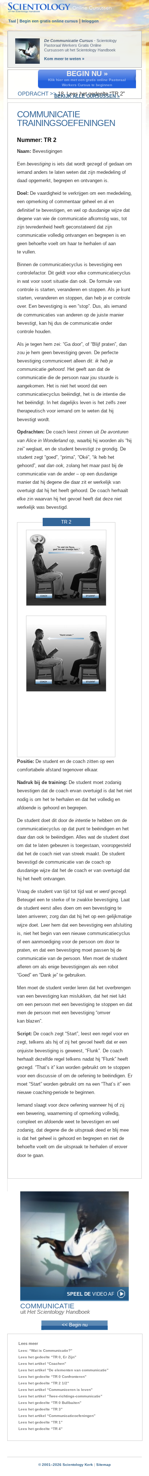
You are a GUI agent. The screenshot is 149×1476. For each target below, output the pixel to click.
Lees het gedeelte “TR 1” (40, 1422)
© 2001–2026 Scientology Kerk (65, 1465)
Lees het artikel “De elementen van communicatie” (63, 1370)
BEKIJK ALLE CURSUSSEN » (87, 96)
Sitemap (103, 1465)
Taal (12, 21)
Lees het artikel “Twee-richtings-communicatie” (60, 1396)
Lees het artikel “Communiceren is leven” (55, 1390)
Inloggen (90, 21)
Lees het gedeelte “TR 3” (40, 1409)
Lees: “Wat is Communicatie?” (45, 1351)
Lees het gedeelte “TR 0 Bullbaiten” (49, 1403)
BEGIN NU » (87, 73)
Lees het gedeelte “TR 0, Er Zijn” (47, 1357)
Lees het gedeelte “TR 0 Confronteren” (52, 1377)
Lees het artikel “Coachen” (42, 1364)
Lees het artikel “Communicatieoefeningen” (56, 1416)
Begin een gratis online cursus (49, 21)
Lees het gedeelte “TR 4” (40, 1429)
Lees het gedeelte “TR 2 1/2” (43, 1383)
